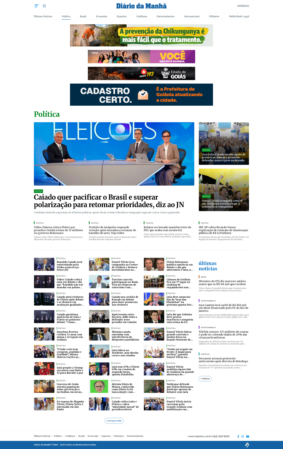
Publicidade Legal (239, 16)
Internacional (191, 16)
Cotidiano (141, 16)
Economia (101, 16)
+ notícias (205, 379)
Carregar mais (114, 420)
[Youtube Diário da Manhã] (247, 437)
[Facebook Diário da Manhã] (238, 437)
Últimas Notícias (43, 16)
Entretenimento (166, 16)
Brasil (83, 16)
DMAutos (214, 16)
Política (66, 16)
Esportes (122, 16)
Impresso (243, 6)
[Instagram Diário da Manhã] (242, 437)
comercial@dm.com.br (199, 436)
